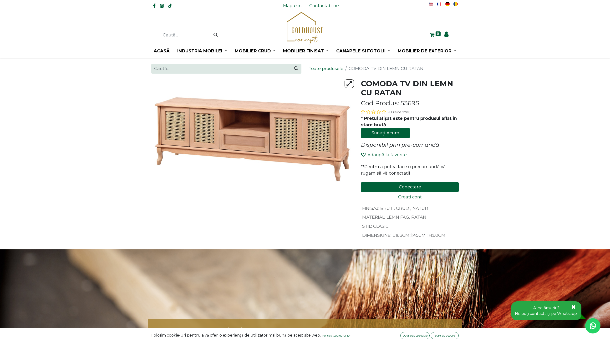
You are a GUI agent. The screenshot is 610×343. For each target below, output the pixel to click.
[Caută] (216, 35)
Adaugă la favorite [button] (387, 154)
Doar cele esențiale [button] (414, 335)
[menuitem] (292, 6)
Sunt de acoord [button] (445, 335)
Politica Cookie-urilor (336, 335)
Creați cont (410, 197)
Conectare (410, 187)
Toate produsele (326, 68)
